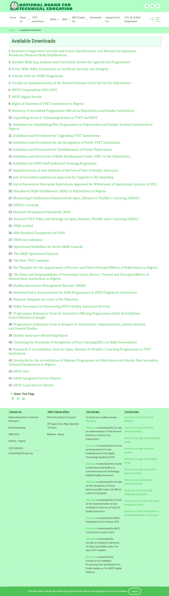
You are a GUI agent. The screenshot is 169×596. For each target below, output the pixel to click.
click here (91, 421)
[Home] (41, 6)
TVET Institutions (38, 19)
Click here (91, 528)
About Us (23, 19)
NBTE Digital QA (78, 19)
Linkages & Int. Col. (112, 19)
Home (13, 17)
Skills (64, 19)
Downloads (96, 17)
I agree (134, 591)
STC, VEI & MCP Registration (133, 19)
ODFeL (53, 19)
